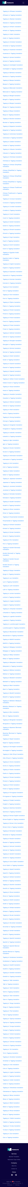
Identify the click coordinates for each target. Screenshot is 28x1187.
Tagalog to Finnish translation (11, 310)
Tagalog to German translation (12, 348)
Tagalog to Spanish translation (12, 938)
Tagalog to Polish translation (11, 785)
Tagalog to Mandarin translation (12, 677)
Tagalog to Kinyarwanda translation (13, 517)
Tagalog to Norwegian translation (13, 746)
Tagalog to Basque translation (11, 80)
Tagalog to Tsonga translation (11, 1026)
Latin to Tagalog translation (11, 589)
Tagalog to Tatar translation (11, 995)
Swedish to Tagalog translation (12, 976)
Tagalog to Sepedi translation (11, 869)
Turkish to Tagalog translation (11, 1038)
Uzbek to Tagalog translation (11, 1084)
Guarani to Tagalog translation (12, 367)
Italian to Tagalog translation (11, 475)
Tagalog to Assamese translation (12, 49)
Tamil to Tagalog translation (11, 992)
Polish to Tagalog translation (11, 788)
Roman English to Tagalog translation (14, 819)
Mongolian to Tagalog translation (12, 723)
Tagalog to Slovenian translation (12, 923)
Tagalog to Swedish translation (12, 972)
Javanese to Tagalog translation (12, 490)
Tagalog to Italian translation (11, 471)
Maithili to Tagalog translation (11, 643)
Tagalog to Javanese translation (12, 486)
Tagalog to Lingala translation (11, 601)
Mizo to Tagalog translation (11, 716)
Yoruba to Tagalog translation (11, 1130)
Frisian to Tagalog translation (11, 329)
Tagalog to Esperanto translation (12, 271)
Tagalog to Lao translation (10, 578)
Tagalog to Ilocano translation (11, 448)
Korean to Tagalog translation (11, 536)
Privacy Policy (6, 1183)
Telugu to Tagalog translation (11, 1007)
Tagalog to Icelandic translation (12, 432)
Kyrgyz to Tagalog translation (11, 574)
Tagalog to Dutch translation (11, 245)
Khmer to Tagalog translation (11, 513)
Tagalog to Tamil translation (11, 988)
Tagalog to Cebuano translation (12, 149)
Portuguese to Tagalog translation (13, 796)
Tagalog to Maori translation (11, 685)
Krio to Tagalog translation (11, 543)
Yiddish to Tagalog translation (12, 1122)
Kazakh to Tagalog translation (11, 505)
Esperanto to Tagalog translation (12, 275)
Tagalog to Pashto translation (11, 769)
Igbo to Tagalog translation (11, 444)
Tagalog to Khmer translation (11, 509)
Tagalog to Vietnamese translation (13, 1087)
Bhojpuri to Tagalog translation (12, 107)
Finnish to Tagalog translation (11, 314)
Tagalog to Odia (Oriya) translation (13, 754)
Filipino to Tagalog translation (11, 306)
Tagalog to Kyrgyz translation (11, 570)
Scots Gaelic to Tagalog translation (13, 865)
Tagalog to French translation (11, 317)
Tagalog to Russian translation (12, 838)
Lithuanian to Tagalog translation (12, 612)
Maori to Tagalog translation (11, 689)
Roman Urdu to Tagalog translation (13, 827)
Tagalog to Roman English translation (14, 815)
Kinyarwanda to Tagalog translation (13, 520)
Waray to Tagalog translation (11, 1099)
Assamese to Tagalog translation (12, 53)
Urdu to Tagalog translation (11, 1068)
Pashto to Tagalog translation (11, 773)
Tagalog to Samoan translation (12, 846)
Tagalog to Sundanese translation (13, 957)
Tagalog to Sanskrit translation (12, 854)
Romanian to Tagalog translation (12, 834)
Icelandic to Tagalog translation (12, 436)
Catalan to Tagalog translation (12, 145)
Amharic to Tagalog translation (12, 30)
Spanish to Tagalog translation (12, 942)
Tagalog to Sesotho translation (12, 884)
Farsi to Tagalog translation (11, 298)
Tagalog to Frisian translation (11, 325)
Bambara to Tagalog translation (12, 76)
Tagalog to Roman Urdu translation (13, 823)
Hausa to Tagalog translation (11, 390)
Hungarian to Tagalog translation (12, 429)
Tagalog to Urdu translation (11, 1064)
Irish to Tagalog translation (11, 467)
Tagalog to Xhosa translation (11, 1110)
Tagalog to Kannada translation (12, 494)
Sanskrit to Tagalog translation (12, 857)
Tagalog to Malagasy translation (12, 647)
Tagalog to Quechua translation (12, 808)
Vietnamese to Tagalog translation (13, 1091)
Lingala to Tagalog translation (11, 605)
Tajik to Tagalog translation (11, 984)
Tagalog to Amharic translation (12, 26)
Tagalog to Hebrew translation (12, 402)
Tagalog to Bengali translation (11, 95)
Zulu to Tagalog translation (11, 1137)
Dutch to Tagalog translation (11, 248)
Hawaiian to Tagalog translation (12, 398)
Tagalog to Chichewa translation (12, 157)
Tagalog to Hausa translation (11, 386)
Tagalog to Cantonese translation (12, 134)
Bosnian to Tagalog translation (12, 122)
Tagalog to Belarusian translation (12, 88)
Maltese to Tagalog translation (12, 674)
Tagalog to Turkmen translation (12, 1041)
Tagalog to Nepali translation (11, 739)
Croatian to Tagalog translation (12, 210)
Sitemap (17, 1185)
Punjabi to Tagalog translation (11, 804)
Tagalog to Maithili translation (11, 639)
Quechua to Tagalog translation (12, 811)
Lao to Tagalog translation (10, 582)
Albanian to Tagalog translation (12, 23)
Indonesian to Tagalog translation (12, 459)
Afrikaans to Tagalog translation (12, 15)
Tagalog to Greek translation (11, 356)
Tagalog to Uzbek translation (11, 1080)
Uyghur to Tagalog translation (11, 1076)
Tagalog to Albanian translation (12, 19)
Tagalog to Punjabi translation (11, 800)
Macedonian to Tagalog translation (13, 635)
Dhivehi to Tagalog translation (12, 233)
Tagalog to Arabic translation (11, 34)
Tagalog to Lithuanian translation (12, 608)
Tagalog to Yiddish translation (12, 1118)
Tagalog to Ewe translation (11, 287)
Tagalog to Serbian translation (12, 877)
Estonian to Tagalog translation (12, 283)
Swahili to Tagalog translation (11, 969)
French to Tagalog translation (11, 321)
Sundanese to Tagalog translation (13, 961)
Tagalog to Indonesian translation (12, 455)
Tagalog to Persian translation (11, 777)
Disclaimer (9, 1185)
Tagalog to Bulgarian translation (12, 126)
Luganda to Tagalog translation (12, 620)
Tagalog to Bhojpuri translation (12, 103)
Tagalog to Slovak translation (11, 915)
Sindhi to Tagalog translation (11, 903)
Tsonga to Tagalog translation (11, 1030)
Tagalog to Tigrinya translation (12, 1018)
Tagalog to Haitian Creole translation (14, 379)
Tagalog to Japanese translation (12, 478)
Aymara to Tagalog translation (12, 61)
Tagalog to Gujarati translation (12, 371)
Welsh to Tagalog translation (11, 1107)
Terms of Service (17, 1183)
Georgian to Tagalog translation (12, 344)
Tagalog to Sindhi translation (11, 900)
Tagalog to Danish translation (11, 222)
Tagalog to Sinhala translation (11, 907)
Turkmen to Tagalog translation (12, 1045)
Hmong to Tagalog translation (11, 421)
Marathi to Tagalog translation (12, 697)
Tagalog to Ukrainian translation (12, 1057)
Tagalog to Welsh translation (11, 1103)
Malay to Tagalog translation (11, 658)
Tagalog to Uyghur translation (11, 1072)
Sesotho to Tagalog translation (12, 888)
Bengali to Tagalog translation (11, 99)
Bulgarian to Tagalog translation (12, 130)
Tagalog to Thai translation (11, 1011)
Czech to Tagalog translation (11, 218)
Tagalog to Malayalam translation (12, 662)
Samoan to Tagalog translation (12, 850)
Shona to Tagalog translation (11, 896)
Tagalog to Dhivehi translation (12, 229)
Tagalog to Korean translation (11, 532)
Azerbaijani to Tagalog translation (13, 69)
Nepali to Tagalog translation (11, 742)
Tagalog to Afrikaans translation (12, 11)
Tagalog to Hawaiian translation (12, 394)
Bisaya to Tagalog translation (11, 115)
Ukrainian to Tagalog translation (12, 1061)
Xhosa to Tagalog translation (11, 1114)
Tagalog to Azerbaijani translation (13, 65)
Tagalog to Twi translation (10, 1049)
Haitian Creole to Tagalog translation (14, 383)
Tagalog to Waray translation (11, 1095)
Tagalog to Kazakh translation (11, 501)
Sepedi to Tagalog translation (11, 873)
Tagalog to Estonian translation (12, 279)
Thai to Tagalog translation (11, 1015)
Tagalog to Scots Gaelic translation (13, 861)
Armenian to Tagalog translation (12, 46)
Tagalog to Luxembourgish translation (14, 624)
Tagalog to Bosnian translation (12, 118)
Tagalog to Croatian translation (12, 206)
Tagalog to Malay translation (11, 654)
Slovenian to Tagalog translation (12, 926)
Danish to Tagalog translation (11, 225)
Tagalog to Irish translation (11, 463)
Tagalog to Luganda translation (12, 616)
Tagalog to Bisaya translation (11, 111)
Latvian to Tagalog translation (11, 597)
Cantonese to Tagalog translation (12, 138)
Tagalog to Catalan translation (12, 141)
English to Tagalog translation (11, 268)
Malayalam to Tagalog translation (12, 666)
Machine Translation (16, 1156)
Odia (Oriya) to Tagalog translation (13, 758)
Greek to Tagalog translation (11, 360)
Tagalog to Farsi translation (11, 294)
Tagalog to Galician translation (12, 333)
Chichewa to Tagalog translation (12, 161)
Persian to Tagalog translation (11, 781)
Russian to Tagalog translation (12, 842)
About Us (14, 1165)
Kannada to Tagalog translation (12, 498)
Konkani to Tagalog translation (12, 528)
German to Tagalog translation (12, 352)
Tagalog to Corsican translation (12, 199)
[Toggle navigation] (23, 2)
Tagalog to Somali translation (11, 930)
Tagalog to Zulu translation (11, 1133)
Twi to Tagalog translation (10, 1053)
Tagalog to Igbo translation (11, 440)
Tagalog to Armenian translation (12, 42)
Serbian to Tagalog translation (12, 880)
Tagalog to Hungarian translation (12, 425)
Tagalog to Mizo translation (11, 712)
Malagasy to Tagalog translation (12, 651)
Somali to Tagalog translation (11, 934)
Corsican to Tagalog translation (12, 202)
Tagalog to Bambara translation (12, 72)
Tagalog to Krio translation (11, 540)
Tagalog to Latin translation (11, 585)
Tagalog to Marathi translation (12, 693)
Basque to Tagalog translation (11, 84)
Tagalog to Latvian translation (11, 593)
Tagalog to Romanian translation (12, 831)
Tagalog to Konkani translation (12, 524)
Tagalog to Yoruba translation (11, 1126)
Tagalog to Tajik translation (11, 980)
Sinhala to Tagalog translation (11, 911)
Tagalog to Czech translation (11, 214)
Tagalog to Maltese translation (12, 670)
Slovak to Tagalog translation (11, 919)
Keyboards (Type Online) (14, 1159)
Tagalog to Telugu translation (11, 1003)
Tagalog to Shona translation (11, 892)
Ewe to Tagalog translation (11, 291)
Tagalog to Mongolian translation (12, 720)
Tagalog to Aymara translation (12, 57)
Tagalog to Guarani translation (12, 363)
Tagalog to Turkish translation (11, 1034)
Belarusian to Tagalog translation (12, 92)
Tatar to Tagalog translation (11, 999)
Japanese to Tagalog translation (12, 482)
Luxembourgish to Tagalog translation (14, 628)
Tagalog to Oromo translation (11, 762)
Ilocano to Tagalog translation (11, 452)
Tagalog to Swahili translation (11, 965)
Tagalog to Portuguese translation (13, 792)
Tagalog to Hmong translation (11, 417)
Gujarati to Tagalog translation (12, 375)
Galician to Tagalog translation (12, 337)
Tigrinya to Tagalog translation (12, 1022)
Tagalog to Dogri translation (11, 237)
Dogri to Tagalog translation (11, 241)
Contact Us (14, 1168)
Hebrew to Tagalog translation (12, 406)
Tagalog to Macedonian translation (13, 631)
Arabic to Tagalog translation (11, 38)
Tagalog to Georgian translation (12, 340)
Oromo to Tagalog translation (11, 765)
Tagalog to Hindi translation (11, 409)
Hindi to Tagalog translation (11, 413)
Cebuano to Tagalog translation (12, 153)
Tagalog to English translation (11, 264)
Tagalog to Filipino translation (11, 302)
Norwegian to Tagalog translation (13, 750)
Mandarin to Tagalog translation (12, 681)
